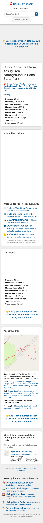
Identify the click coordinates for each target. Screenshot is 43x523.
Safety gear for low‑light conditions (21, 237)
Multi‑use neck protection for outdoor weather (23, 503)
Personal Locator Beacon (20, 482)
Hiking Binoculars (15, 494)
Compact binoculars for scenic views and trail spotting (20, 497)
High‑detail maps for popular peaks (22, 490)
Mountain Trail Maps (17, 488)
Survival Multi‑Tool (16, 508)
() (21, 385)
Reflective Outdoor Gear (20, 234)
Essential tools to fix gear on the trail (22, 216)
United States (15, 454)
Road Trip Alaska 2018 (21, 451)
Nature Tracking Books (19, 208)
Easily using (22, 44)
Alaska (24, 454)
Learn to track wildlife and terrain (23, 209)
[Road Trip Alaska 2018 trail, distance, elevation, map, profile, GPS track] (6, 456)
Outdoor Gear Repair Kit (20, 213)
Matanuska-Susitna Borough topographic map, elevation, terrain (20, 407)
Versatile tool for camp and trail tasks (22, 509)
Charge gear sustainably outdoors (22, 221)
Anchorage (32, 454)
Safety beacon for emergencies (18, 485)
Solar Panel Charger (18, 219)
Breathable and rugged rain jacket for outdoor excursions (22, 230)
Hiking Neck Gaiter (16, 502)
